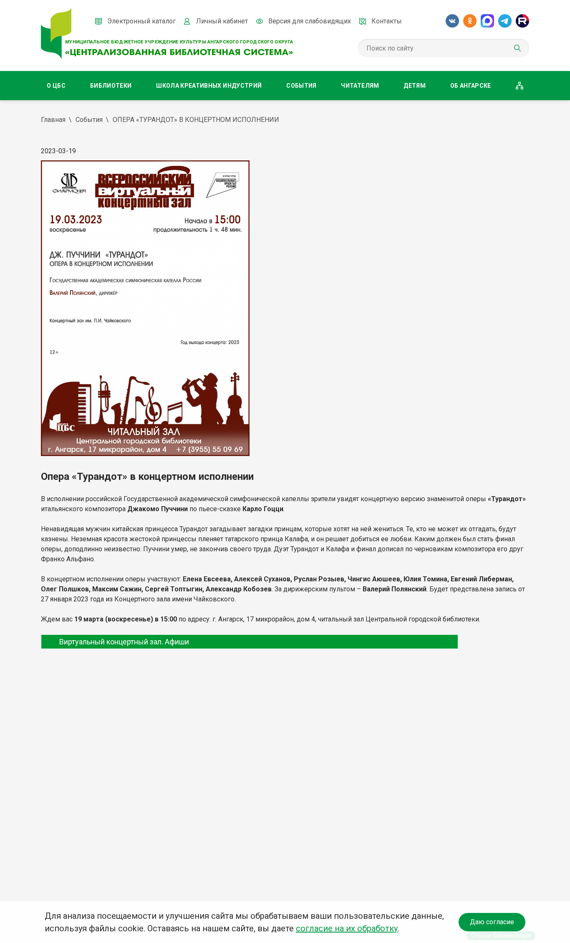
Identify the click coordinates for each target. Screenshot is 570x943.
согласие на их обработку (347, 928)
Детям (415, 85)
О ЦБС (56, 85)
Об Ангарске (470, 85)
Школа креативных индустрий (209, 85)
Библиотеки (111, 85)
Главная (53, 120)
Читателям (360, 85)
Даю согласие (492, 922)
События (301, 85)
